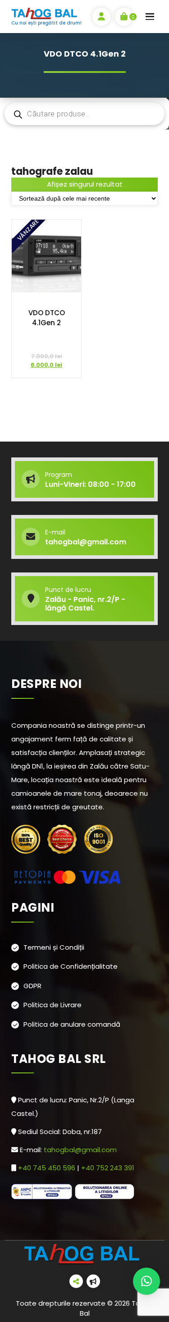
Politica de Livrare (52, 1005)
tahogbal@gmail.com (80, 1149)
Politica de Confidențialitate (70, 966)
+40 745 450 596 (47, 1168)
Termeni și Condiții (53, 947)
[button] (146, 1281)
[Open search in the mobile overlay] (84, 114)
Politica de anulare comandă (71, 1024)
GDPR (32, 985)
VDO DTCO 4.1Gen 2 (46, 318)
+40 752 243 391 (108, 1168)
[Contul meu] (101, 17)
